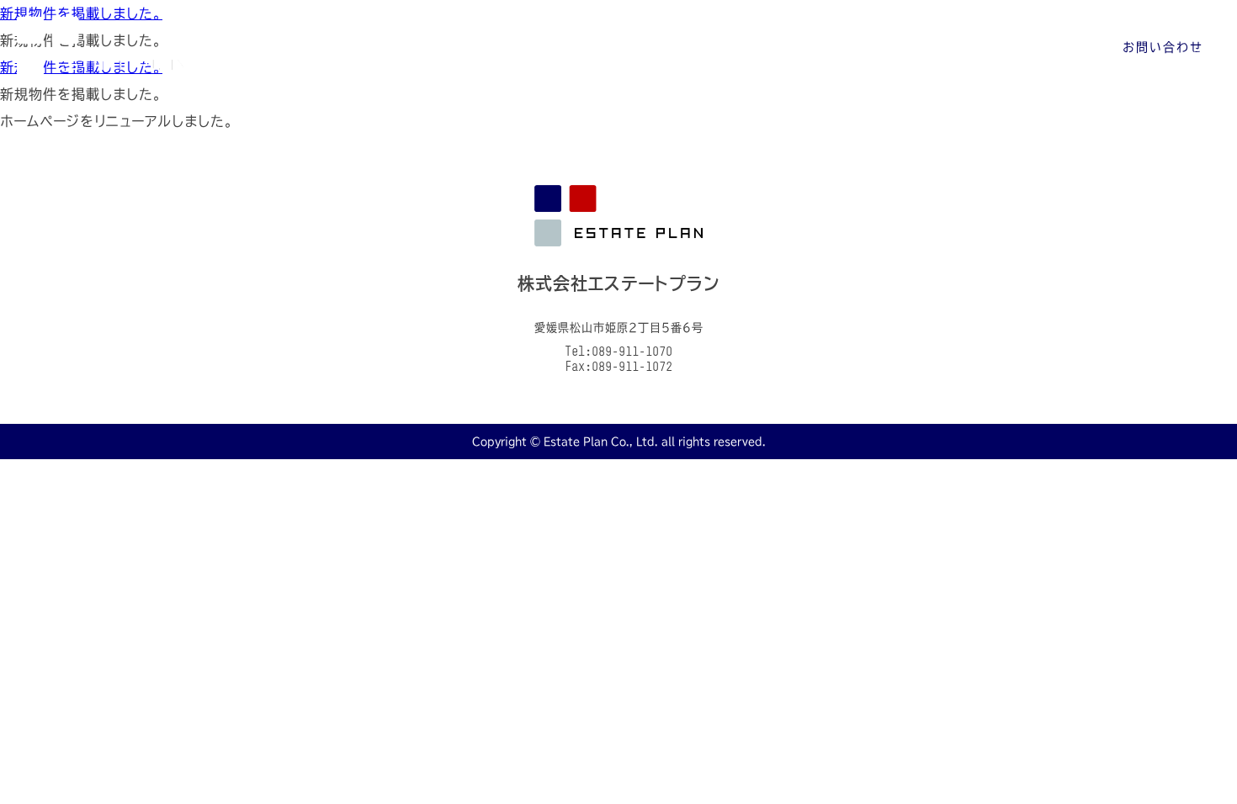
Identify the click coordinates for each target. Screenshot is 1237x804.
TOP (650, 47)
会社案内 (732, 47)
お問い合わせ (1163, 47)
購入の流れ (925, 47)
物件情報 (825, 47)
